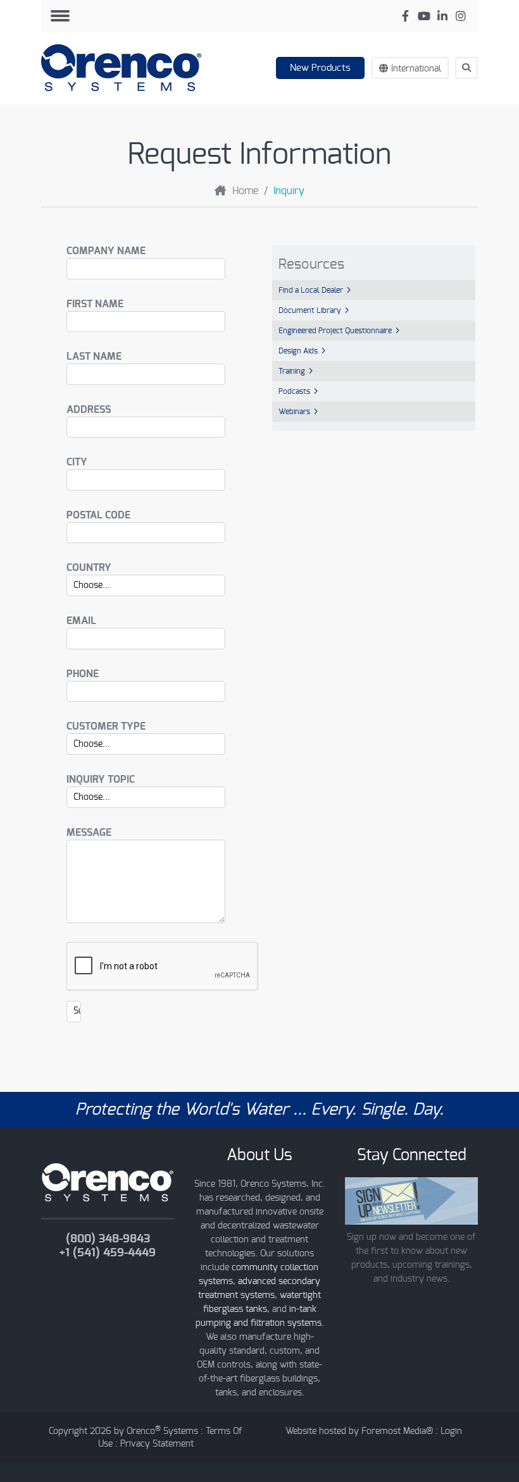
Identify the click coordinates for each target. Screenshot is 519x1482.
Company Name (106, 251)
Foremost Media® (397, 1431)
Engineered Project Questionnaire (335, 330)
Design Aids (298, 351)
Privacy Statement (157, 1444)
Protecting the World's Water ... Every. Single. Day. (259, 1109)
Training (291, 371)
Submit (472, 91)
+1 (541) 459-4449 (107, 1253)
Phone (82, 674)
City (76, 462)
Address (88, 410)
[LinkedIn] (442, 16)
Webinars (294, 411)
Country (88, 568)
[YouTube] (423, 16)
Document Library (309, 310)
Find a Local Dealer (310, 290)
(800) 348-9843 (108, 1239)
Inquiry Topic (100, 780)
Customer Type (106, 726)
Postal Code (98, 515)
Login (451, 1431)
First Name (94, 304)
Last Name (94, 357)
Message (88, 833)
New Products (320, 68)
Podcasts (294, 391)
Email (81, 621)
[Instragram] (460, 16)
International (416, 68)
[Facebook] (405, 16)
